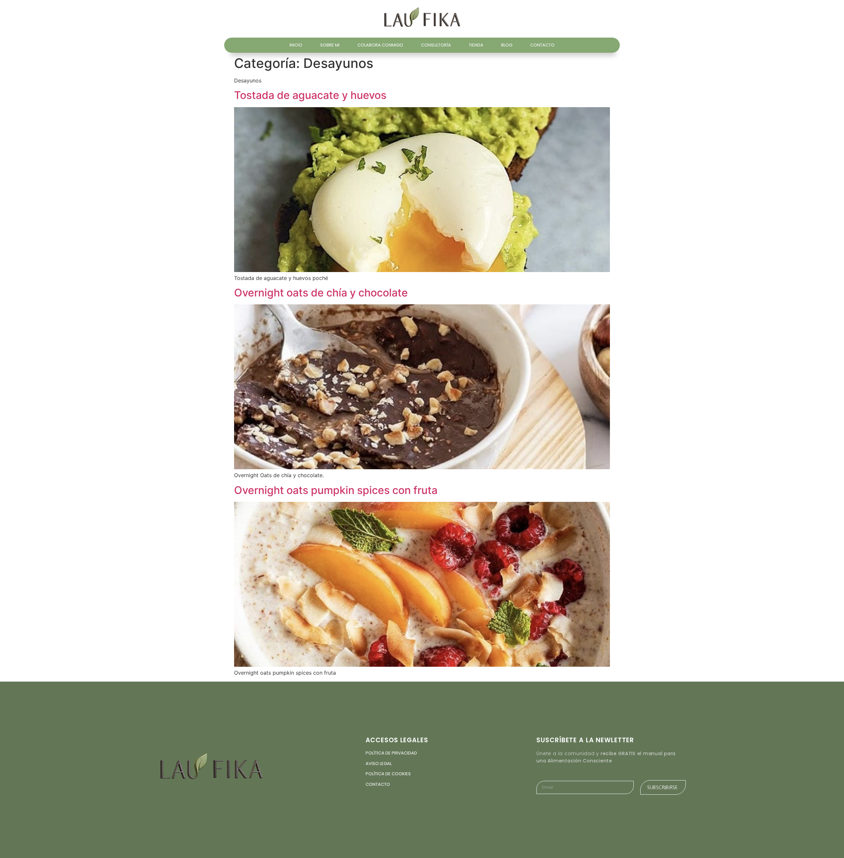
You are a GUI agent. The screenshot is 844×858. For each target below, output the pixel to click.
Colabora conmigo (380, 45)
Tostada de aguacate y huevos (310, 95)
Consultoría (436, 45)
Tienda (476, 45)
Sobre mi (330, 45)
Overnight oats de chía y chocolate (321, 292)
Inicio (295, 45)
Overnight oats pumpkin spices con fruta (335, 490)
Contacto (542, 45)
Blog (506, 45)
